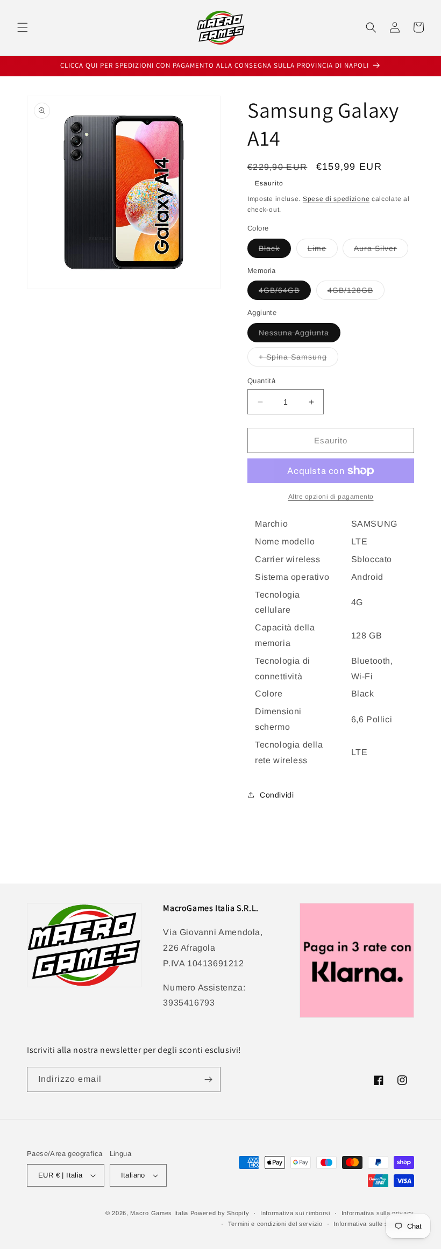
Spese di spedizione (336, 199)
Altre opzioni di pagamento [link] (331, 496)
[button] (22, 27)
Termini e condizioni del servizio (275, 1224)
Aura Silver (381, 250)
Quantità (261, 381)
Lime (323, 250)
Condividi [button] (277, 795)
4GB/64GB (285, 292)
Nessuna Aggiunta (299, 335)
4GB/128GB (356, 292)
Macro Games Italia (159, 1213)
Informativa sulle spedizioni (373, 1224)
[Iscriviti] (208, 1079)
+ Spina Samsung (298, 359)
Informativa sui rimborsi (295, 1213)
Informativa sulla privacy (378, 1213)
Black (275, 250)
